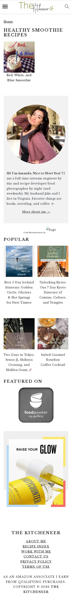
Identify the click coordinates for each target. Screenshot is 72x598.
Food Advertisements (33, 232)
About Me (36, 541)
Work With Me (36, 551)
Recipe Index (36, 546)
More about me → (36, 212)
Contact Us (36, 556)
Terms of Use (36, 566)
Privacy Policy (36, 561)
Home (8, 21)
